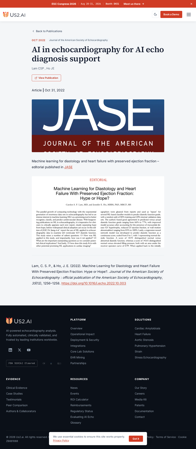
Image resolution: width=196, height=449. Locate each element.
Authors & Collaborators (21, 411)
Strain (138, 351)
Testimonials (13, 399)
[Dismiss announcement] (191, 4)
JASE (68, 167)
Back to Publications (49, 31)
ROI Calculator (79, 399)
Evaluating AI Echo (82, 416)
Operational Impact (82, 334)
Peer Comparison (17, 405)
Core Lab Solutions (82, 351)
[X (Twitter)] (19, 350)
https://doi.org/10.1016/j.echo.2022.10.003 (93, 283)
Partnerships (78, 363)
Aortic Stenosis (144, 339)
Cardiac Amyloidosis (147, 328)
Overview (76, 328)
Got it (136, 438)
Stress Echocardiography (150, 357)
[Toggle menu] (189, 14)
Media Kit (141, 399)
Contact (140, 416)
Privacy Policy (61, 440)
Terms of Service (166, 436)
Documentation (144, 411)
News (74, 387)
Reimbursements (80, 405)
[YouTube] (28, 350)
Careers (140, 393)
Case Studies (14, 393)
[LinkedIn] (10, 350)
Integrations (77, 345)
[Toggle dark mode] (155, 14)
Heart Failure (143, 334)
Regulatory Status (81, 411)
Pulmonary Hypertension (150, 345)
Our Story (141, 387)
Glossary (75, 422)
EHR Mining (77, 357)
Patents (139, 405)
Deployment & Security (84, 339)
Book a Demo (171, 14)
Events (74, 393)
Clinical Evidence (16, 387)
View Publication (48, 77)
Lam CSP (38, 68)
